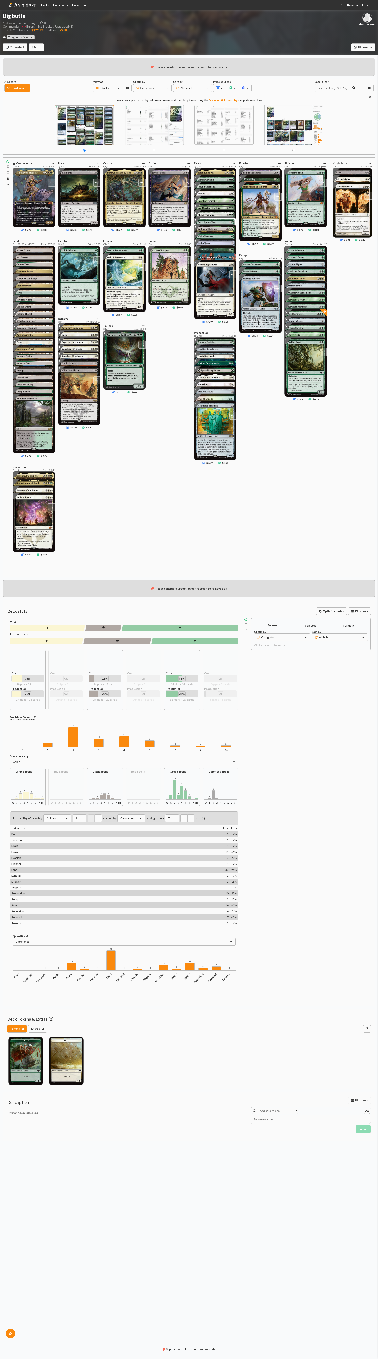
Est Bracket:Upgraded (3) (55, 26)
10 (98, 737)
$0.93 (225, 462)
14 (71, 961)
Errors (30, 26)
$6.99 (28, 229)
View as (98, 81)
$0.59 (134, 229)
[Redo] (7, 172)
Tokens (226, 976)
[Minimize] (373, 80)
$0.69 (119, 229)
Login (365, 5)
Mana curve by (19, 756)
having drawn (155, 818)
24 (73, 726)
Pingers (147, 977)
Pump (174, 976)
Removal (212, 977)
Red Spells (138, 771)
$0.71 (180, 229)
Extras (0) (37, 1028)
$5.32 (89, 427)
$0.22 (362, 239)
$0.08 (180, 307)
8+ (226, 750)
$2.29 (209, 462)
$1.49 (164, 229)
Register (352, 5)
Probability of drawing (27, 818)
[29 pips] (47, 628)
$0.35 (73, 229)
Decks (45, 5)
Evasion (81, 977)
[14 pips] (103, 628)
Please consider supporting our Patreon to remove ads (191, 67)
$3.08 (44, 229)
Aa (367, 1110)
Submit (363, 1129)
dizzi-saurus (367, 24)
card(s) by (109, 818)
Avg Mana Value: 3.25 (23, 716)
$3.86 (225, 321)
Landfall (120, 977)
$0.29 (270, 243)
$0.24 (89, 229)
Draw (69, 976)
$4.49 (28, 554)
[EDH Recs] (8, 178)
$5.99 (73, 427)
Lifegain (133, 977)
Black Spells (100, 771)
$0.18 (316, 399)
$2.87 (44, 554)
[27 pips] (46, 641)
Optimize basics (333, 611)
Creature (41, 977)
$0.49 (300, 399)
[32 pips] (194, 641)
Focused (273, 625)
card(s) (200, 818)
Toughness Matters (21, 37)
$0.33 (316, 229)
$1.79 (28, 455)
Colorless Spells (218, 771)
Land (108, 975)
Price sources (219, 81)
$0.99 (255, 243)
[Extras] (7, 184)
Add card (10, 81)
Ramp (187, 976)
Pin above (361, 611)
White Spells (24, 771)
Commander (26, 979)
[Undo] (7, 166)
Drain (55, 976)
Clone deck (17, 47)
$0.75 (44, 455)
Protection (158, 978)
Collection (79, 5)
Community (60, 5)
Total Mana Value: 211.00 (22, 719)
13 (124, 735)
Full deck (348, 625)
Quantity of (20, 936)
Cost (13, 622)
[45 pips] (180, 628)
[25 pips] (117, 641)
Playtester (365, 47)
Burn (16, 975)
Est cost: (31, 30)
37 (111, 949)
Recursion (198, 978)
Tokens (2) (17, 1028)
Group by (139, 81)
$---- (119, 392)
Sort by (177, 81)
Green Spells (178, 771)
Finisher (94, 977)
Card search (19, 88)
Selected (310, 625)
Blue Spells (61, 771)
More (37, 47)
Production (17, 634)
